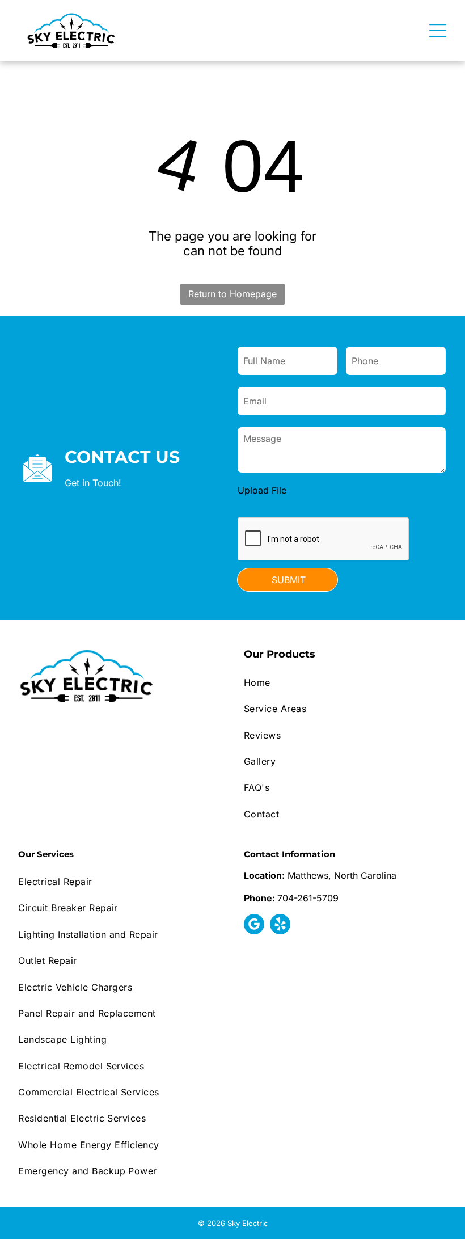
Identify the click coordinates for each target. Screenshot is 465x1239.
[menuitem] (345, 682)
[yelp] (280, 925)
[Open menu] (437, 30)
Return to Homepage (232, 294)
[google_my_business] (254, 925)
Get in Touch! (93, 482)
